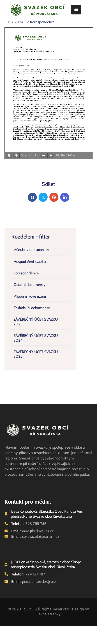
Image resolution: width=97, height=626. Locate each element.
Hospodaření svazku (30, 261)
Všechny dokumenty (31, 249)
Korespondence (26, 273)
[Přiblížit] (50, 155)
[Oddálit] (43, 155)
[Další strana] (16, 155)
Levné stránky (49, 614)
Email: (32, 531)
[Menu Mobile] (76, 9)
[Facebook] (32, 197)
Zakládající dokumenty (32, 308)
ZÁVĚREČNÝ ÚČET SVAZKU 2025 (36, 354)
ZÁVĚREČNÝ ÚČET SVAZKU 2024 (36, 337)
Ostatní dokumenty (30, 284)
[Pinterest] (53, 197)
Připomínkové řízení (30, 296)
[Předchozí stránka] (9, 155)
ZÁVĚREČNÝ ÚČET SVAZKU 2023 (36, 321)
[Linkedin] (64, 197)
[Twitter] (43, 197)
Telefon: (28, 523)
